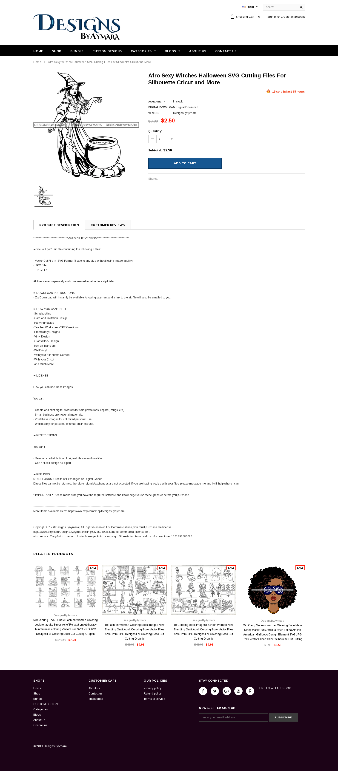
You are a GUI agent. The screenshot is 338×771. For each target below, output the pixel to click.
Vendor (153, 113)
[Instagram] (238, 691)
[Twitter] (215, 691)
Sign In (272, 16)
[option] (86, 125)
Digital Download (161, 107)
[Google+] (227, 691)
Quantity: (155, 131)
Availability (157, 101)
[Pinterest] (250, 691)
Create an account (293, 16)
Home (37, 62)
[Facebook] (203, 691)
